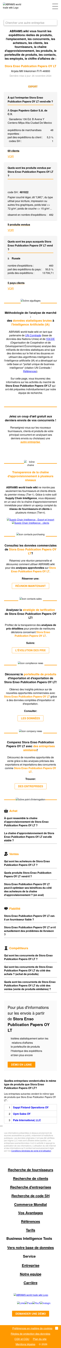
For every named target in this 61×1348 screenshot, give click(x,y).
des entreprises (30, 786)
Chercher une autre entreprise (24, 22)
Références (29, 371)
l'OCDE (50, 339)
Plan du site (40, 1339)
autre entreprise (30, 442)
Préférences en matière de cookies (32, 1328)
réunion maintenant (30, 586)
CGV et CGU (21, 1339)
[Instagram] (42, 1303)
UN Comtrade (33, 335)
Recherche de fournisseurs (30, 1169)
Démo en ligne (21, 1064)
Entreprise (30, 1265)
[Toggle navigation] (55, 6)
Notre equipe (30, 1274)
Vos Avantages (30, 1212)
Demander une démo (30, 1313)
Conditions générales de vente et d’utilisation (31, 1150)
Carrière (30, 1282)
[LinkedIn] (17, 1303)
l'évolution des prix (30, 650)
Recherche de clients (30, 1178)
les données (30, 718)
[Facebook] (25, 1303)
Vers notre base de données (30, 1247)
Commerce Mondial (30, 1204)
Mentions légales (25, 1344)
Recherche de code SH (30, 1195)
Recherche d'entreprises (30, 1187)
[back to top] (1, 1126)
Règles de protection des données (30, 1334)
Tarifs (30, 1230)
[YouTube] (32, 1303)
